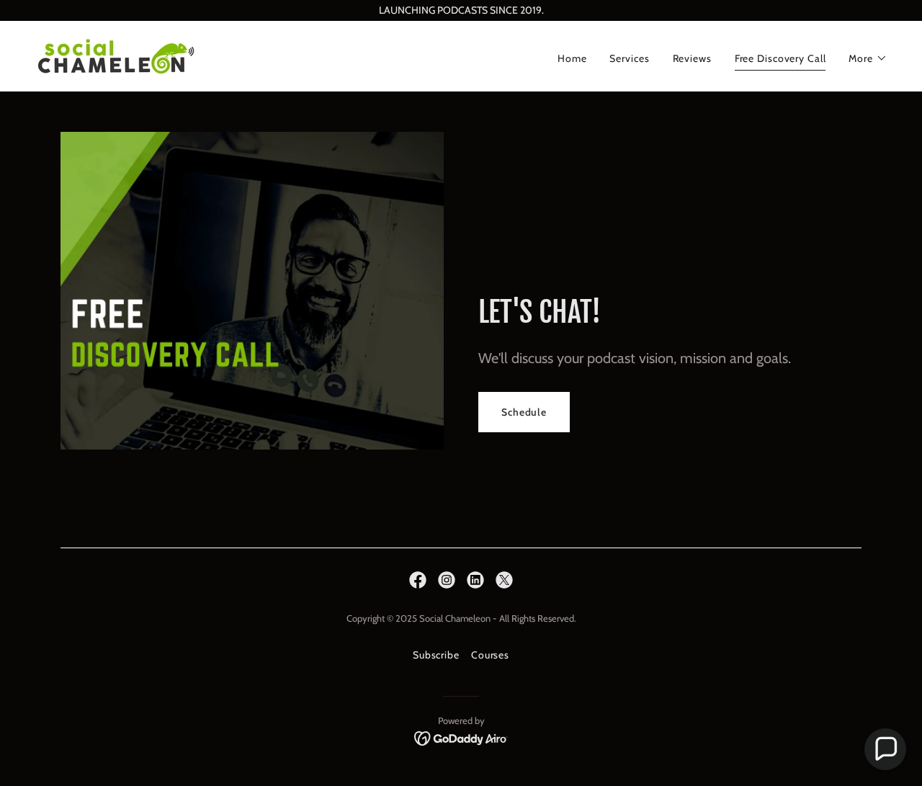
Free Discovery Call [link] (780, 58)
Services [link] (629, 58)
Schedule (524, 412)
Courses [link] (490, 654)
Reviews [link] (692, 58)
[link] (116, 54)
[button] (868, 58)
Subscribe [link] (436, 654)
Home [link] (572, 58)
